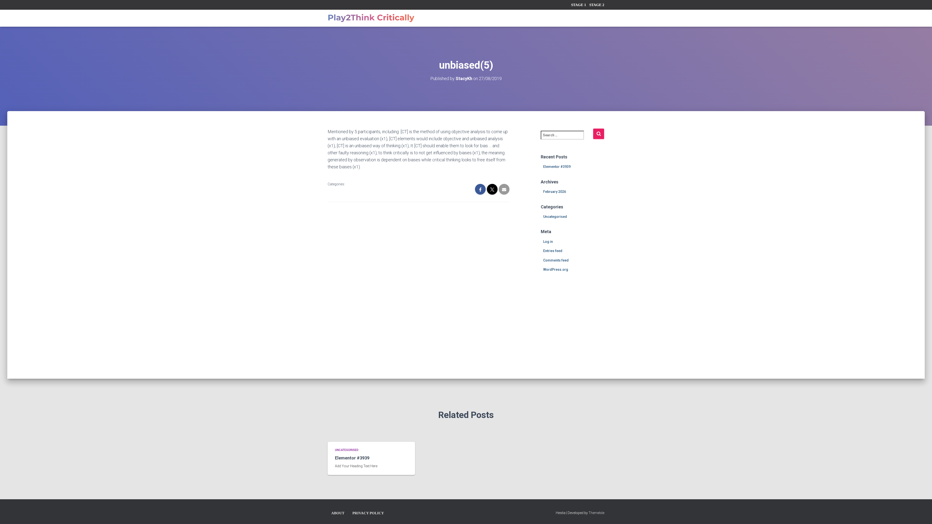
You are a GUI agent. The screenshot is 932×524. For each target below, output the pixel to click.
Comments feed (556, 260)
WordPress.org (555, 269)
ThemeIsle (596, 513)
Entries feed (552, 251)
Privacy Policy (368, 513)
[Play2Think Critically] (371, 18)
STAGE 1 (578, 5)
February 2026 (554, 192)
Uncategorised (555, 217)
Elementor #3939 (557, 167)
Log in (548, 242)
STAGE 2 (596, 5)
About (337, 513)
